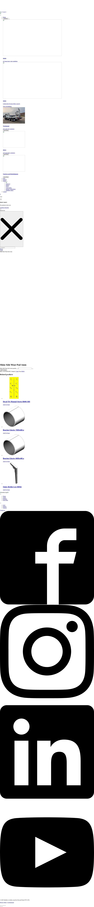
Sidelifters (6, 18)
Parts (4, 178)
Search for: (2, 210)
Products (5, 499)
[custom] (47, 604)
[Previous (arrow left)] (0, 906)
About (4, 181)
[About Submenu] (6, 181)
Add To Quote (3, 370)
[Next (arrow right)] (2, 906)
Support (5, 179)
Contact (5, 191)
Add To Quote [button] (6, 404)
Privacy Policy (3, 902)
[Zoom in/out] (0, 905)
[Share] (3, 905)
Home (4, 17)
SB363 (22, 371)
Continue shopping (4, 207)
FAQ (4, 505)
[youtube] (47, 898)
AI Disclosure (10, 902)
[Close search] (11, 229)
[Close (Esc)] (5, 905)
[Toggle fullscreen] (2, 905)
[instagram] (47, 697)
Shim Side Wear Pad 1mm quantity (8, 368)
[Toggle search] (0, 209)
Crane (1, 250)
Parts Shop (5, 500)
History (4, 506)
